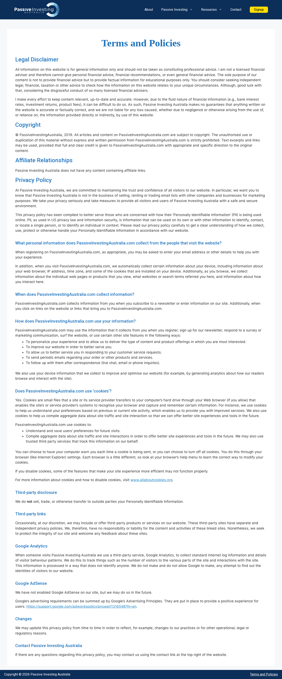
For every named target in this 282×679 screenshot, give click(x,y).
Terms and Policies (264, 674)
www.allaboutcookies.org (151, 480)
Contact (235, 10)
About (149, 10)
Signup (259, 10)
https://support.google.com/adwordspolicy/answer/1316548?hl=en (81, 606)
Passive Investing (174, 10)
